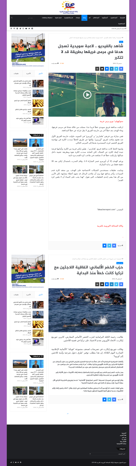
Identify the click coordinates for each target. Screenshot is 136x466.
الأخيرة (28, 73)
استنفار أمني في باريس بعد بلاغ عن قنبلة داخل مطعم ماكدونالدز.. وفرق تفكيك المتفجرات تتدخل (36, 179)
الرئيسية (122, 18)
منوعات (78, 18)
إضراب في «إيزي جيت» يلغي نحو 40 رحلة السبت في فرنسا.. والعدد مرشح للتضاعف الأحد (20, 153)
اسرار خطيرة (58, 18)
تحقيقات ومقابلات (47, 18)
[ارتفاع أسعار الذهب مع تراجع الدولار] (38, 103)
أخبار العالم (96, 18)
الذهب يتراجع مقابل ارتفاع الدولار (23, 110)
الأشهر (41, 73)
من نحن (124, 437)
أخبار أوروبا (105, 18)
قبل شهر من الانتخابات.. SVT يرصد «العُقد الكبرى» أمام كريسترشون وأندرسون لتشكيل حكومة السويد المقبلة (37, 154)
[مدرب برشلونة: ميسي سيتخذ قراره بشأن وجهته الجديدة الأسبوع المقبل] (38, 93)
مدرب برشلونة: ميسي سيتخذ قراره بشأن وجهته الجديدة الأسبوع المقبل (22, 93)
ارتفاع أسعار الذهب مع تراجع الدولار (22, 101)
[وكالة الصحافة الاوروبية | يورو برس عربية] (68, 7)
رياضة (84, 18)
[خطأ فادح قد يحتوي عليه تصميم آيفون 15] (38, 121)
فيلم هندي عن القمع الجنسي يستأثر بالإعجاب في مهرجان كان (22, 83)
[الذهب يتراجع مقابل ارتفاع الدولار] (38, 112)
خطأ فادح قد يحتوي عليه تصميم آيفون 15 (23, 119)
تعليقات (16, 73)
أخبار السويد (113, 18)
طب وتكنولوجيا (68, 18)
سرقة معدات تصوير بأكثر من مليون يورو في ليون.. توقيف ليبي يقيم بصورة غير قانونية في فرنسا (20, 179)
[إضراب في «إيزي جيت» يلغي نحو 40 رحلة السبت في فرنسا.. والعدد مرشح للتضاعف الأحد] (20, 143)
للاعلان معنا (123, 441)
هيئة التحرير (123, 435)
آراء (89, 18)
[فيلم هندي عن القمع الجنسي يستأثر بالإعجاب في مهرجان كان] (38, 83)
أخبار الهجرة (121, 24)
